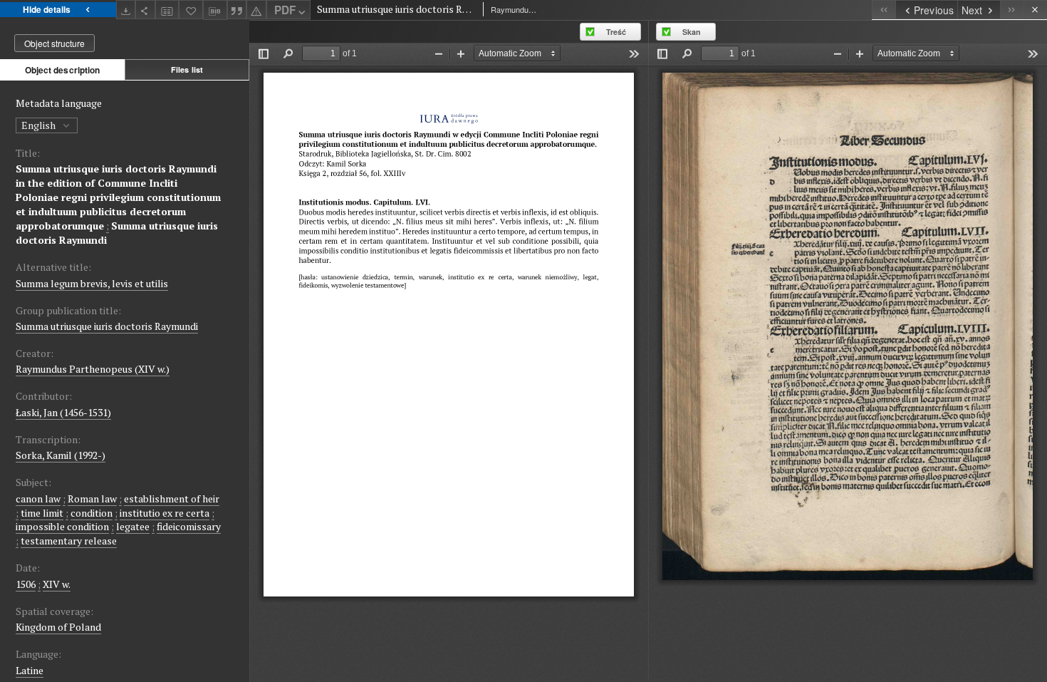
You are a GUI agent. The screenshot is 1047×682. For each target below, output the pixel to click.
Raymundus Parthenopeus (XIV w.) (93, 369)
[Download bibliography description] (215, 10)
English (39, 125)
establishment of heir (171, 498)
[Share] (145, 9)
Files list (187, 69)
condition (92, 513)
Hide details (47, 9)
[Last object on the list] (1011, 9)
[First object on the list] (883, 9)
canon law (38, 498)
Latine (29, 670)
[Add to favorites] (191, 9)
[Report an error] (256, 9)
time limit (42, 513)
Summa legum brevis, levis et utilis (92, 283)
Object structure (54, 43)
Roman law (92, 498)
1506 (26, 584)
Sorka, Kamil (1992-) (60, 455)
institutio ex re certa (164, 513)
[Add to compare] (167, 9)
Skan (691, 31)
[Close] (1035, 9)
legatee (133, 526)
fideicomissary (189, 526)
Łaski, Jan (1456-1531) (63, 412)
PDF (285, 10)
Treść (616, 31)
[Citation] (237, 9)
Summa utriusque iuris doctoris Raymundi (107, 326)
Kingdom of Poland (58, 627)
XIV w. (57, 584)
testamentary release (69, 540)
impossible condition (62, 526)
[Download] (126, 9)
